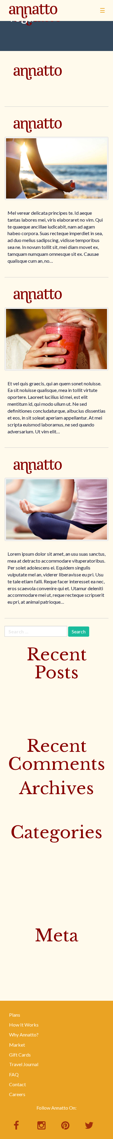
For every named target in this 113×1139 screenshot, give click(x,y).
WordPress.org (20, 980)
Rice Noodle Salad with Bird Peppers (42, 727)
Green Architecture (38, 81)
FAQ (14, 1074)
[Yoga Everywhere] (56, 339)
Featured (14, 857)
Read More (19, 90)
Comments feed (21, 970)
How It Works (24, 1024)
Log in (11, 951)
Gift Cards (20, 1054)
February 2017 (20, 803)
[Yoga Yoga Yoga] (56, 509)
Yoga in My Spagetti (38, 134)
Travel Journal (23, 1064)
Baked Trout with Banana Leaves (38, 717)
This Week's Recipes (26, 887)
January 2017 (18, 813)
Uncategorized (20, 897)
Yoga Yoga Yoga (38, 475)
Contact (17, 1084)
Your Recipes (18, 916)
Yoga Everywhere (38, 305)
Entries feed (17, 961)
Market (17, 1045)
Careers (17, 1094)
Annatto (33, 20)
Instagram (15, 867)
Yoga (10, 907)
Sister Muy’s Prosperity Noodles (38, 698)
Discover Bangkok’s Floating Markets (44, 688)
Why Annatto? (24, 1034)
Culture (12, 848)
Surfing (12, 877)
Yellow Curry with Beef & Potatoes (40, 707)
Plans (14, 1015)
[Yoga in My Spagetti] (56, 168)
